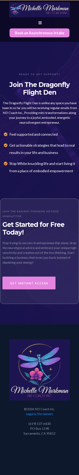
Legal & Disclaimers (39, 414)
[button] (39, 23)
